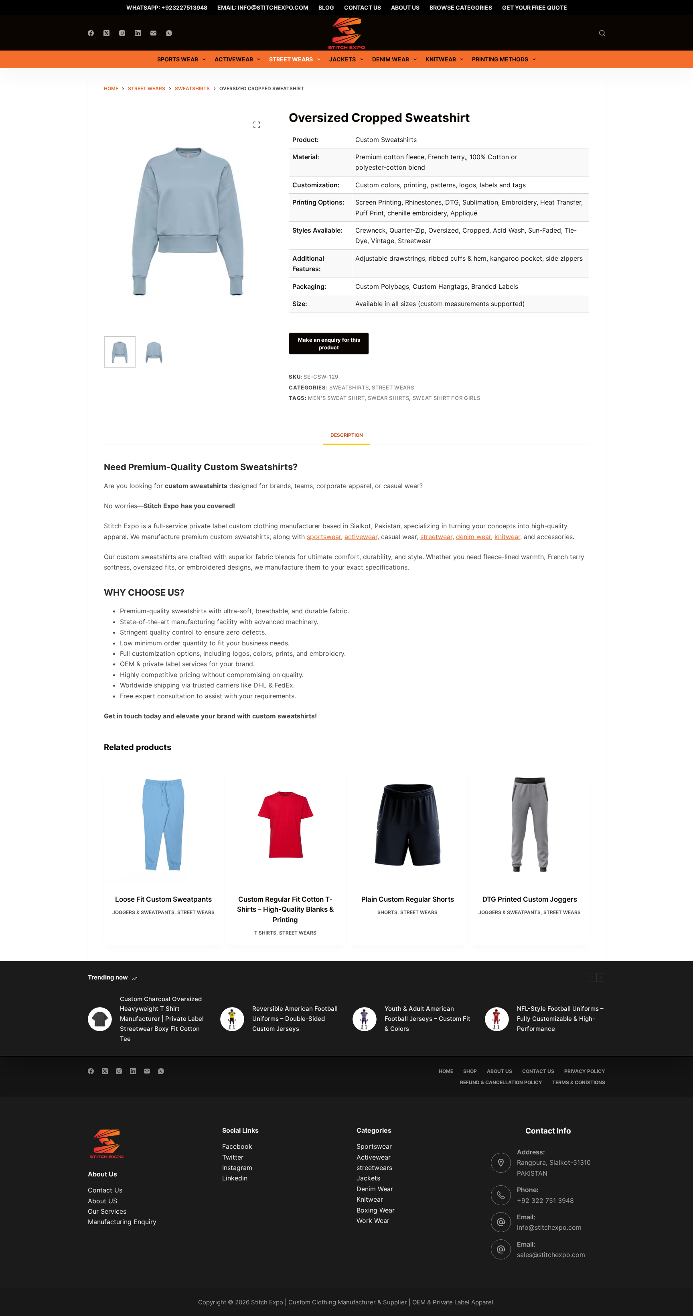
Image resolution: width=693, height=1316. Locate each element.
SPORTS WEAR (177, 59)
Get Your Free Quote (534, 7)
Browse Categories (461, 7)
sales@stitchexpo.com (551, 1255)
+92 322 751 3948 (545, 1200)
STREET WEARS (291, 59)
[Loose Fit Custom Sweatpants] (163, 824)
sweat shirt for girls (446, 398)
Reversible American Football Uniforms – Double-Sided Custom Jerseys (295, 1018)
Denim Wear (375, 1189)
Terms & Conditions (578, 1082)
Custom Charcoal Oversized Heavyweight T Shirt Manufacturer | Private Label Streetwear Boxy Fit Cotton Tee (162, 1018)
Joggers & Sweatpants (143, 912)
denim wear (473, 537)
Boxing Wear (376, 1210)
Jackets (368, 1178)
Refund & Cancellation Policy (501, 1082)
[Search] (602, 33)
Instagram (237, 1168)
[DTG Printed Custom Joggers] (530, 824)
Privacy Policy (584, 1071)
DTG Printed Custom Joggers (529, 899)
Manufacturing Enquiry (122, 1222)
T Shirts (265, 933)
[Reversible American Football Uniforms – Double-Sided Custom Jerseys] (232, 1019)
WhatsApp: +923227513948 (166, 7)
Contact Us (362, 7)
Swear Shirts (388, 398)
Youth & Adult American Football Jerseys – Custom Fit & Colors (427, 1018)
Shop (470, 1071)
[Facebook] (91, 33)
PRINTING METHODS (500, 59)
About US (102, 1201)
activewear (360, 537)
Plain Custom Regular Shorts (407, 899)
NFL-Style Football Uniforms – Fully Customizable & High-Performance (560, 1018)
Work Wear (373, 1221)
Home (446, 1071)
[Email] (153, 33)
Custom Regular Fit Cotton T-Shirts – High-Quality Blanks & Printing (285, 909)
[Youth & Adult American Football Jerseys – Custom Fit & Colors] (365, 1019)
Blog (326, 7)
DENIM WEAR (390, 59)
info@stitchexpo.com (549, 1227)
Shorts (387, 912)
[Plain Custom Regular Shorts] (407, 824)
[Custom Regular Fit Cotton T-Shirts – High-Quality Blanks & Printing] (285, 824)
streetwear (436, 537)
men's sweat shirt (336, 398)
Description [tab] (346, 435)
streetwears (374, 1168)
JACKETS (342, 59)
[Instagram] (122, 33)
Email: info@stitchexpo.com (262, 7)
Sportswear (374, 1146)
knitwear (507, 537)
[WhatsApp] (169, 33)
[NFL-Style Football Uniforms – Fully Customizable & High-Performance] (497, 1019)
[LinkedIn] (138, 33)
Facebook (237, 1146)
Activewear (234, 59)
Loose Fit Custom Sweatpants (163, 899)
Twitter (232, 1157)
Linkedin (234, 1178)
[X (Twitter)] (106, 33)
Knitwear (441, 59)
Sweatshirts (349, 387)
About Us (405, 7)
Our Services (107, 1211)
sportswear (324, 537)
